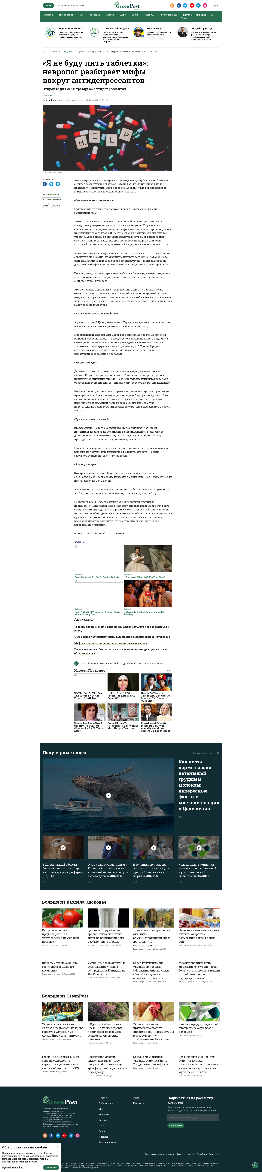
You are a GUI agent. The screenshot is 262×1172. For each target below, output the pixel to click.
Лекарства (79, 51)
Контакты (139, 1103)
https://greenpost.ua (188, 1163)
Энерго (110, 14)
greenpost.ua (84, 1165)
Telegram (159, 663)
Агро (123, 14)
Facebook (113, 663)
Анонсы (149, 14)
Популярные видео (64, 752)
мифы (45, 205)
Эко (82, 14)
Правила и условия (185, 1154)
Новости (48, 14)
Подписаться (175, 1125)
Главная (46, 51)
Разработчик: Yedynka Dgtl (208, 1154)
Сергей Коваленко (53, 100)
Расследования (168, 14)
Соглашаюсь (51, 1167)
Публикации (66, 14)
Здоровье (95, 14)
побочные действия (52, 200)
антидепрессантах (98, 191)
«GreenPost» (83, 1163)
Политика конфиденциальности (159, 1154)
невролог (56, 205)
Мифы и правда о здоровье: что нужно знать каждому (110, 643)
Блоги (135, 14)
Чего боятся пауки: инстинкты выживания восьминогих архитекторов (122, 636)
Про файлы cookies (13, 1167)
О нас (136, 1097)
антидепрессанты (51, 194)
